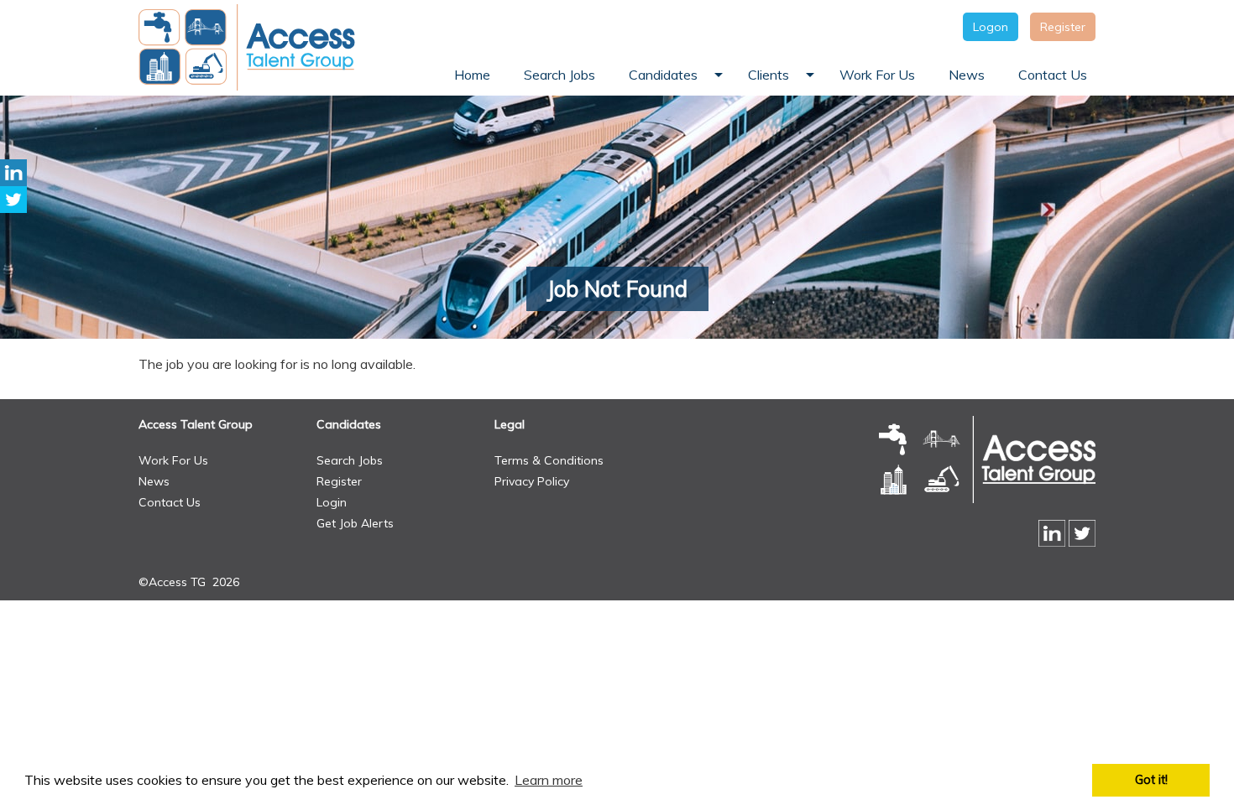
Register (1062, 26)
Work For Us (173, 460)
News (154, 481)
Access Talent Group (196, 424)
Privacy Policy (531, 481)
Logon (990, 26)
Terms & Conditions (549, 460)
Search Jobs (349, 460)
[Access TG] (249, 47)
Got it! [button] (1151, 779)
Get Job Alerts (355, 523)
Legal (509, 424)
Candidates (348, 424)
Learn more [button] (549, 779)
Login (331, 502)
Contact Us (170, 502)
